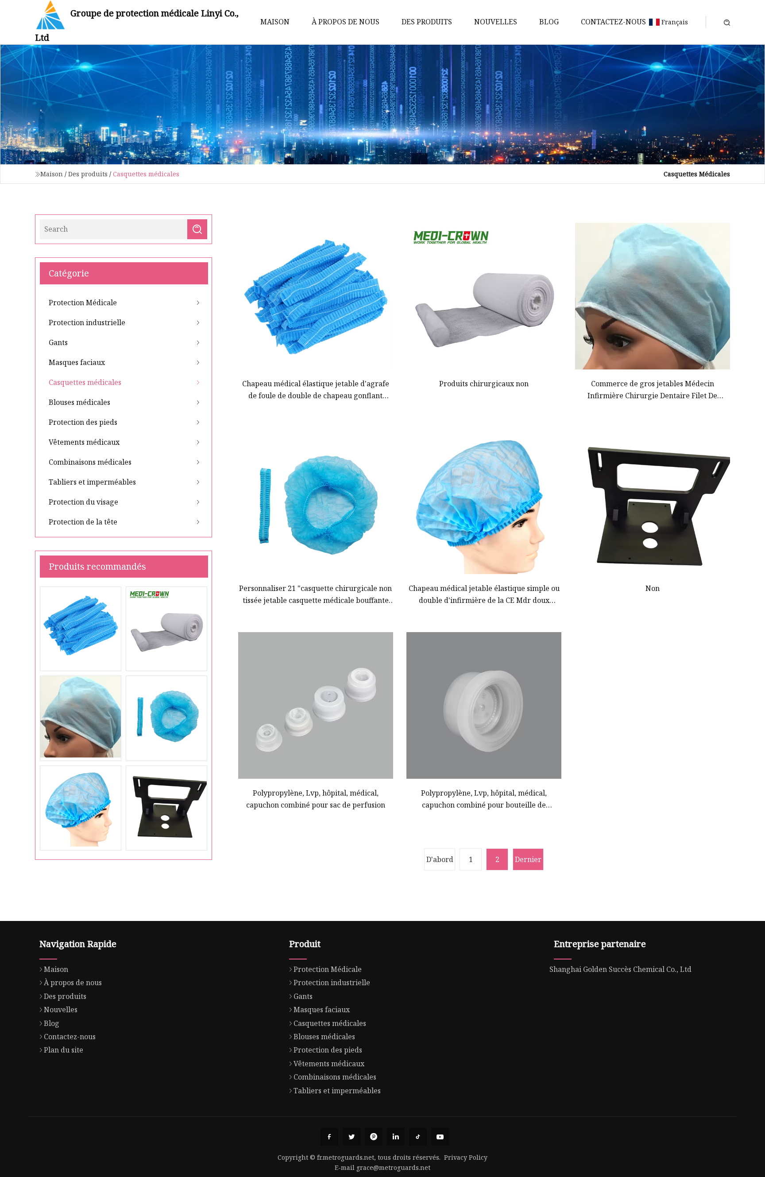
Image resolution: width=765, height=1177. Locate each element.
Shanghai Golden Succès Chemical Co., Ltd (620, 969)
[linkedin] (396, 1137)
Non (652, 588)
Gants (58, 342)
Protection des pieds (83, 422)
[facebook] (329, 1137)
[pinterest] (373, 1137)
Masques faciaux (77, 362)
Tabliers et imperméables (92, 482)
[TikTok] (418, 1137)
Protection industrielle (87, 322)
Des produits (427, 22)
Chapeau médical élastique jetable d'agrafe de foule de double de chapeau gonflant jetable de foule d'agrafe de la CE (315, 390)
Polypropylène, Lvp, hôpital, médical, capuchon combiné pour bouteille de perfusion (484, 799)
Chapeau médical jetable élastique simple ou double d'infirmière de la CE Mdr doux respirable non (484, 594)
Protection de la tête (83, 522)
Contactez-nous (613, 22)
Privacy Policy (465, 1157)
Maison (275, 22)
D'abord (439, 859)
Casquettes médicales (85, 382)
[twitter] (351, 1137)
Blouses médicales (79, 402)
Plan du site (63, 1050)
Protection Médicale (83, 302)
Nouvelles (495, 22)
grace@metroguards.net (393, 1167)
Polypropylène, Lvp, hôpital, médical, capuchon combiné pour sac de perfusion (315, 798)
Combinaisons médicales (90, 462)
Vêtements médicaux (84, 442)
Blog (549, 22)
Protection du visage (83, 502)
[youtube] (440, 1137)
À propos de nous (345, 22)
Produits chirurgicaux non (484, 383)
